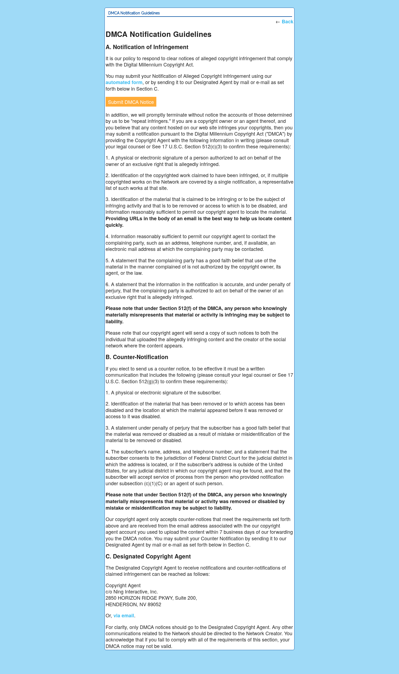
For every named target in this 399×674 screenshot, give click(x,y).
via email (123, 615)
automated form (124, 82)
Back (287, 21)
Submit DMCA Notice (131, 101)
